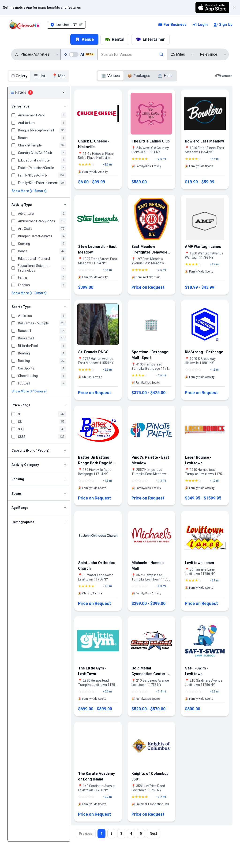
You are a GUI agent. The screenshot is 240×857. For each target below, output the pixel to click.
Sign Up (225, 24)
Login (203, 24)
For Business (175, 24)
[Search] (161, 54)
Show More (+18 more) (29, 191)
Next (153, 833)
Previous (86, 833)
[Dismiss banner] (234, 7)
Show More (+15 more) (29, 391)
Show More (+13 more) (29, 293)
